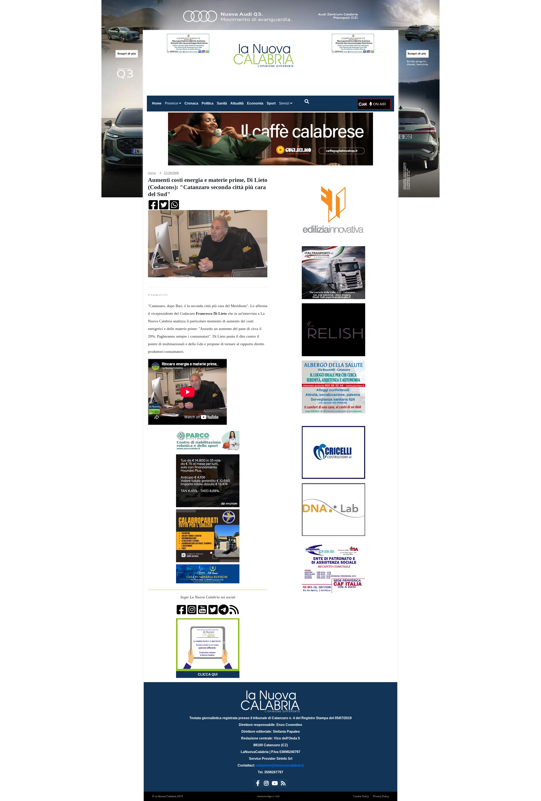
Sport (271, 103)
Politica (207, 103)
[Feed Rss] (283, 784)
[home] (264, 54)
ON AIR (379, 104)
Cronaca (191, 103)
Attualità (237, 103)
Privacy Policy (381, 796)
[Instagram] (266, 784)
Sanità (222, 103)
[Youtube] (274, 784)
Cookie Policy (361, 796)
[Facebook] (258, 784)
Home (157, 103)
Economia (255, 103)
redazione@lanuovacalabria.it (279, 765)
